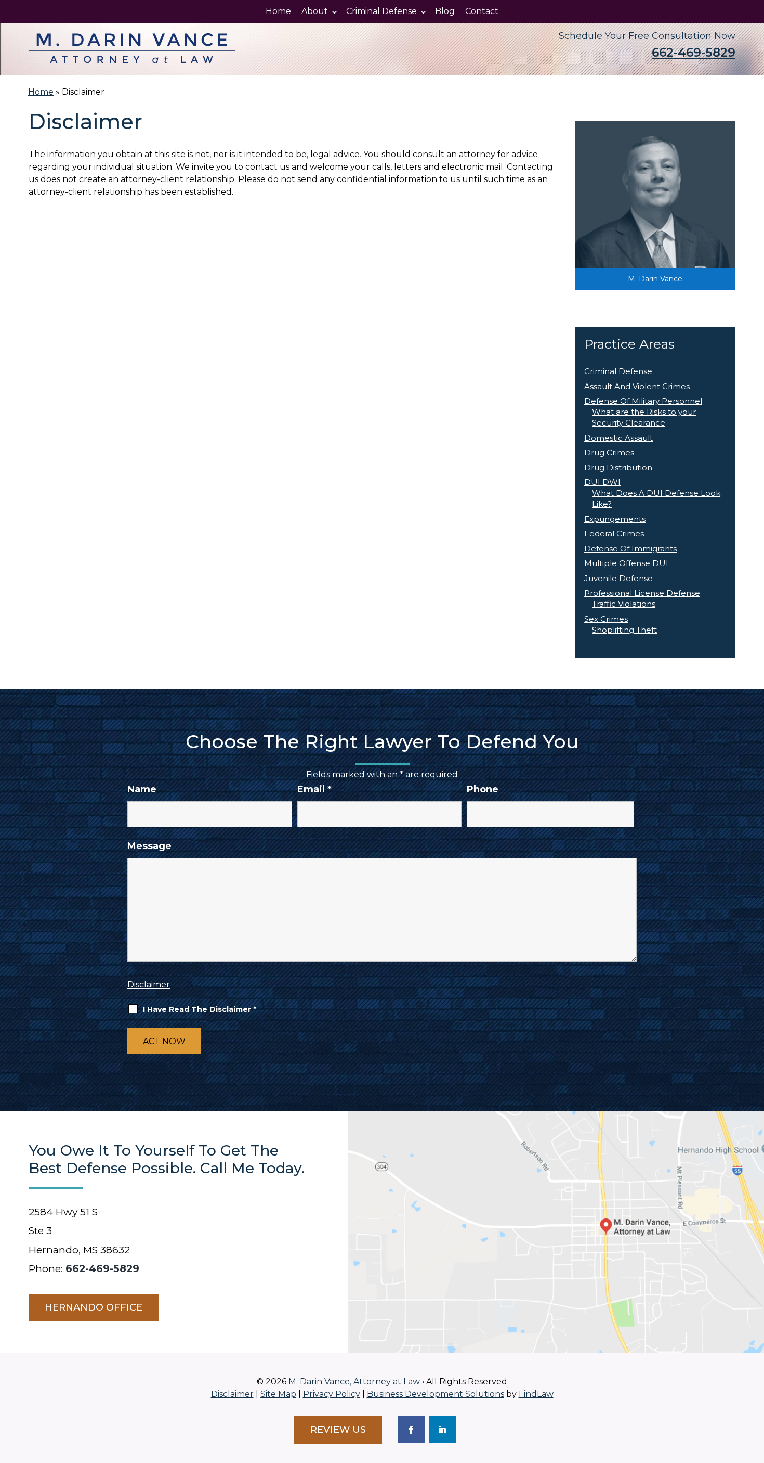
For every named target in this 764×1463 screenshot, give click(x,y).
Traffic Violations (623, 604)
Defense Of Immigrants (630, 549)
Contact (481, 11)
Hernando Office (93, 1307)
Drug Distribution (618, 467)
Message (149, 846)
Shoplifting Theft (624, 630)
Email (314, 789)
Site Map (278, 1394)
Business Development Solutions (435, 1394)
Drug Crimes (609, 452)
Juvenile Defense (618, 578)
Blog (445, 11)
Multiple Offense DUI (626, 563)
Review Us (338, 1429)
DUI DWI (602, 482)
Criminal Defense (381, 11)
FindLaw (536, 1394)
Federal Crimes (614, 533)
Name (141, 789)
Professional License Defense (642, 593)
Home (278, 11)
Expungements (615, 519)
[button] (753, 1387)
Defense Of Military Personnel (643, 401)
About (314, 11)
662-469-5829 (693, 52)
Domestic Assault (618, 438)
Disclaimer (148, 985)
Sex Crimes (606, 619)
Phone (482, 789)
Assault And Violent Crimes (637, 386)
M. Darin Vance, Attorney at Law (354, 1382)
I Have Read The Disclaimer (199, 1009)
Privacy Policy (331, 1394)
